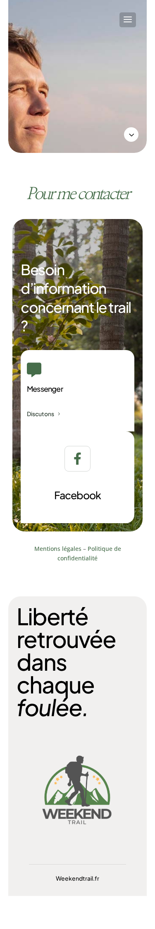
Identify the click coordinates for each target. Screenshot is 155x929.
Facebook (77, 495)
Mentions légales (57, 549)
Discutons (40, 413)
